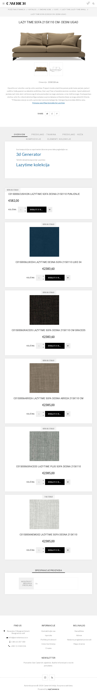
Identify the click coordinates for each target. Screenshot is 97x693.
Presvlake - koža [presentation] (72, 134)
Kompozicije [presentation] (33, 139)
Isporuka (48, 635)
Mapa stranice (79, 644)
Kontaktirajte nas (48, 631)
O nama (48, 648)
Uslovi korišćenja (48, 644)
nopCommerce (53, 689)
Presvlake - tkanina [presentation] (43, 134)
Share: (41, 114)
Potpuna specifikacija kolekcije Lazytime (48, 103)
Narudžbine (79, 631)
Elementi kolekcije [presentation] (59, 139)
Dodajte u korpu (38, 209)
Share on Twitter (47, 114)
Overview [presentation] (19, 134)
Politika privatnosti (48, 640)
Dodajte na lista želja (49, 209)
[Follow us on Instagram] (45, 677)
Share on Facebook (52, 114)
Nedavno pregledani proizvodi (79, 640)
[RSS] (52, 677)
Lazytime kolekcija (33, 164)
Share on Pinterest (57, 114)
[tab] (19, 134)
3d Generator (28, 154)
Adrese (79, 635)
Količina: (12, 209)
